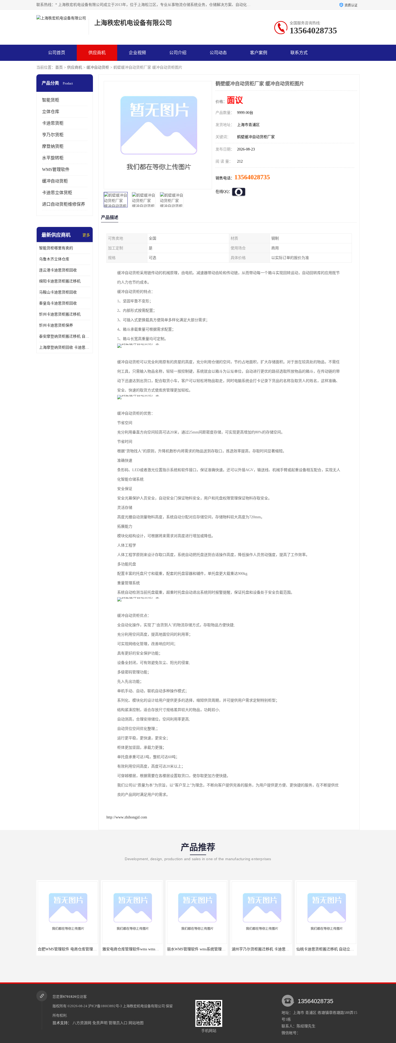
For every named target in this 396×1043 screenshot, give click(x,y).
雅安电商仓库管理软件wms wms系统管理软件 (75, 949)
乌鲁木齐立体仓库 (54, 259)
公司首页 (56, 52)
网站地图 (136, 1023)
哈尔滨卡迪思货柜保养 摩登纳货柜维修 (329, 949)
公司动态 (218, 52)
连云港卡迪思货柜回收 (58, 270)
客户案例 (258, 52)
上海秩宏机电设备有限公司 (144, 1006)
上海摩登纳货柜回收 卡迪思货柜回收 (64, 347)
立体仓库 (50, 111)
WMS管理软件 (56, 169)
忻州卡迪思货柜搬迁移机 (60, 314)
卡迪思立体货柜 (57, 192)
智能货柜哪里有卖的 (56, 248)
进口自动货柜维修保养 (63, 204)
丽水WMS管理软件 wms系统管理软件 (133, 949)
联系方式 (299, 52)
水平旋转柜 (53, 158)
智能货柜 (50, 100)
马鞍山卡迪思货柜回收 (58, 292)
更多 (86, 235)
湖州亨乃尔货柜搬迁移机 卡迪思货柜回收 (201, 949)
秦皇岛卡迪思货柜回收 (58, 303)
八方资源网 (81, 1023)
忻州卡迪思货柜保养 (56, 325)
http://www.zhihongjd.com (126, 817)
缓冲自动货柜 (97, 67)
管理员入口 (118, 1023)
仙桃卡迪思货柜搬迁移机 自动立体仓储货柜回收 (272, 949)
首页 (59, 67)
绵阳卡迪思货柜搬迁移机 (60, 281)
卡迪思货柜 (53, 123)
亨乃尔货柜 (53, 134)
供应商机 (97, 52)
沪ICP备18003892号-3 (105, 1006)
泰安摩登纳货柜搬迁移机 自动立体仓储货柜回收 (64, 336)
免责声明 (99, 1023)
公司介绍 (177, 52)
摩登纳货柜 (53, 146)
